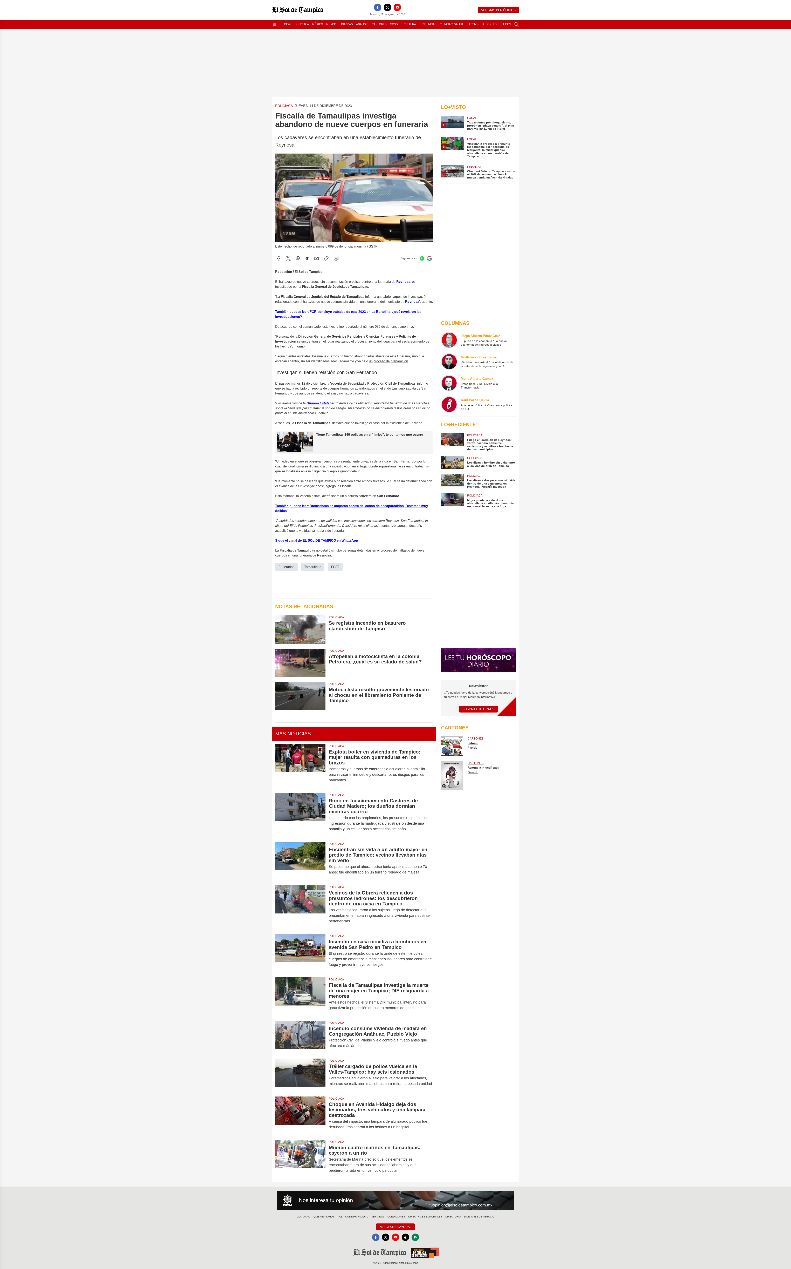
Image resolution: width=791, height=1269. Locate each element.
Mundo (331, 24)
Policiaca (302, 24)
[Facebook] (377, 7)
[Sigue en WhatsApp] (422, 258)
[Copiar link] (326, 258)
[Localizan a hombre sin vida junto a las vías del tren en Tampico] (452, 462)
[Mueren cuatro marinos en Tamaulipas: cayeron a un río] (300, 1159)
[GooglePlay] (415, 1237)
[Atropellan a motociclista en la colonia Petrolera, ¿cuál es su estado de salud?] (300, 663)
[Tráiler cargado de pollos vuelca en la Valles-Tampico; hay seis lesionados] (300, 1075)
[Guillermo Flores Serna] (449, 361)
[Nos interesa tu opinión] (395, 1200)
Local (287, 24)
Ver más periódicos (498, 10)
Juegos (505, 24)
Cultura (410, 24)
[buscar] (516, 24)
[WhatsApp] (298, 258)
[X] (387, 7)
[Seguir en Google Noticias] (429, 258)
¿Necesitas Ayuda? (395, 1227)
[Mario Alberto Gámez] (449, 383)
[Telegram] (307, 258)
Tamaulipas (312, 567)
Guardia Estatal (318, 403)
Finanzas (346, 24)
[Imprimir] (336, 258)
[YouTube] (397, 7)
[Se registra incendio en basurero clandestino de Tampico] (300, 629)
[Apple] (405, 1237)
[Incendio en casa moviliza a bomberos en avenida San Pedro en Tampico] (300, 953)
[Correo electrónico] (316, 258)
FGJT (335, 567)
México (317, 24)
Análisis (362, 24)
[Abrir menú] (275, 24)
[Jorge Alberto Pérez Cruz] (449, 340)
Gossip (395, 24)
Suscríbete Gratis (478, 709)
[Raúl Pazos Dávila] (449, 404)
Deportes (489, 24)
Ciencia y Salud (451, 24)
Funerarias (286, 567)
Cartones (379, 24)
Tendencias (427, 24)
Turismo (472, 24)
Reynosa (403, 281)
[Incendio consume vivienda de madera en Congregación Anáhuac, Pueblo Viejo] (300, 1037)
